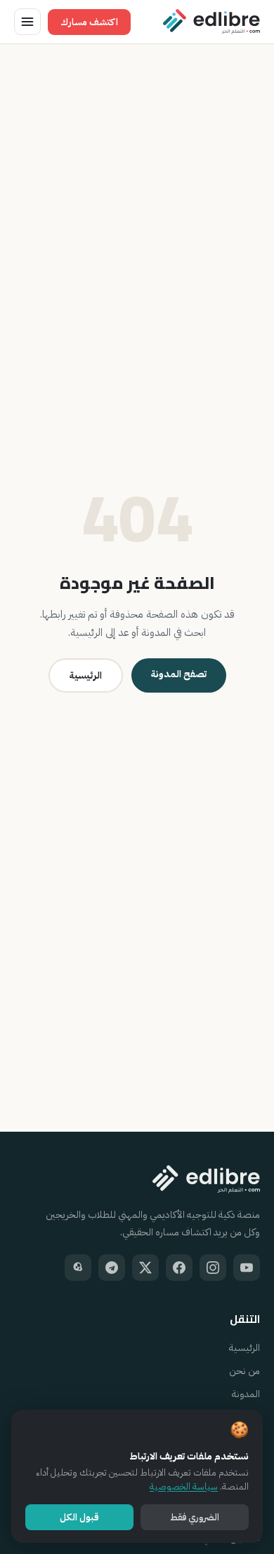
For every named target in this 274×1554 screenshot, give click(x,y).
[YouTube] (246, 1267)
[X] (145, 1267)
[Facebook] (179, 1267)
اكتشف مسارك (89, 22)
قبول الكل (79, 1517)
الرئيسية (86, 675)
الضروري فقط (194, 1517)
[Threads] (78, 1267)
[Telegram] (111, 1267)
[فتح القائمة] (27, 21)
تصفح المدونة (179, 674)
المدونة (246, 1394)
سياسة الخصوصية (184, 1486)
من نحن (244, 1371)
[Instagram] (213, 1267)
